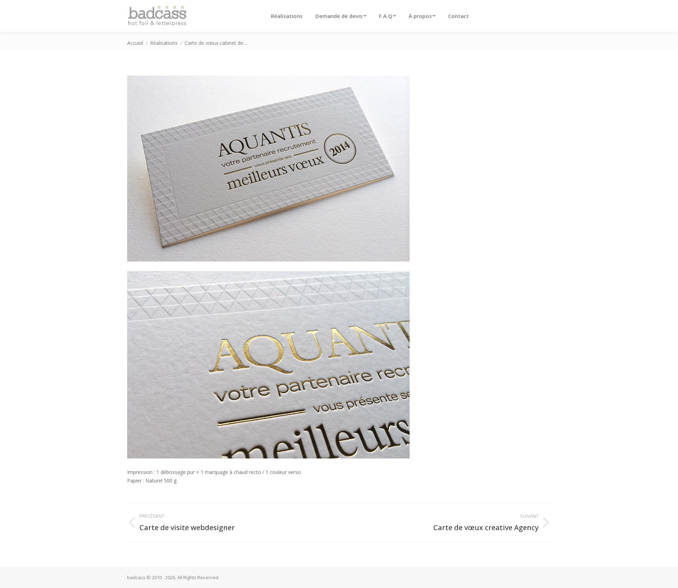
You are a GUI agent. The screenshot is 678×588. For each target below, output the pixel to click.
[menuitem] (286, 15)
